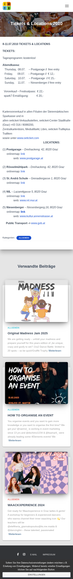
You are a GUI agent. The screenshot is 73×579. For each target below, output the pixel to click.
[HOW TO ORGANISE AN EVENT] (36, 382)
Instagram (24, 554)
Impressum (49, 554)
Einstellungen (36, 575)
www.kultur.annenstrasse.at (36, 216)
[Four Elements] (8, 6)
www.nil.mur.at (28, 200)
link (23, 153)
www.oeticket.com (28, 138)
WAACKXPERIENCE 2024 (26, 505)
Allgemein (24, 238)
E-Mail (33, 554)
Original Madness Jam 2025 (28, 333)
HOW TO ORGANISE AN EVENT (30, 415)
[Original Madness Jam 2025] (36, 300)
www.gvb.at (38, 223)
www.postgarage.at (31, 158)
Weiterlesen (55, 350)
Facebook (18, 554)
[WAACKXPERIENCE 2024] (36, 472)
